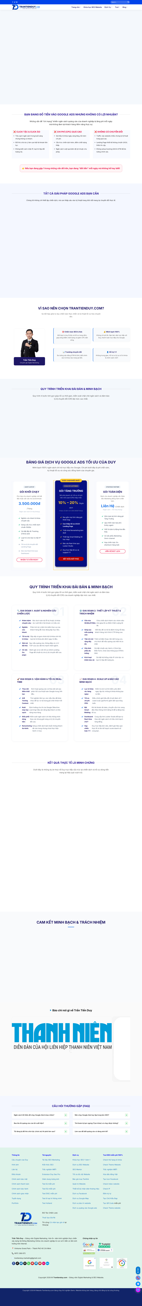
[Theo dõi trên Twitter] (21, 1263)
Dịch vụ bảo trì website (82, 1203)
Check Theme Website (112, 1165)
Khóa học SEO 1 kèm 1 (81, 1160)
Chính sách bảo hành (20, 1189)
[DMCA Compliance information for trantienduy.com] (89, 1253)
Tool (117, 7)
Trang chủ (75, 7)
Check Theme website (111, 1208)
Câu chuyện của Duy (20, 1160)
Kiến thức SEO (47, 1165)
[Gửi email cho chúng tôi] (16, 2)
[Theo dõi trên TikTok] (14, 2)
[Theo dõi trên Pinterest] (32, 1263)
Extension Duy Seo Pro (51, 1174)
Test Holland (47, 1203)
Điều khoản (16, 1174)
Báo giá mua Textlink (81, 1179)
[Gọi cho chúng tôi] (28, 1263)
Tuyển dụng (16, 1198)
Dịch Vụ (107, 7)
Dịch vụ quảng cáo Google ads (85, 1208)
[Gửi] (128, 2)
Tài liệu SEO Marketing (51, 1160)
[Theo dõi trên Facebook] (12, 2)
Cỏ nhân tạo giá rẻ (57, 1222)
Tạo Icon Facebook (110, 1179)
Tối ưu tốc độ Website (81, 1174)
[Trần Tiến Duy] (29, 7)
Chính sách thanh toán (20, 1184)
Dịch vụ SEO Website (81, 1165)
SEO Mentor (77, 1169)
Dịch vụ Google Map (81, 1198)
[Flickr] (43, 1263)
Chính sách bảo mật (19, 1179)
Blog (124, 7)
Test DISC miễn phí (49, 1193)
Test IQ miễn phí (48, 1184)
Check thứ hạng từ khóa (112, 1160)
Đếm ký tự (107, 1193)
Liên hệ (14, 1169)
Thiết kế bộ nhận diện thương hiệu (86, 1189)
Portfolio (15, 1203)
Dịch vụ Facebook (80, 1193)
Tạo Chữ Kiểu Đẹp (110, 1198)
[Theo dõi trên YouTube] (40, 1263)
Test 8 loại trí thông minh (52, 1198)
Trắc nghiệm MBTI (49, 1169)
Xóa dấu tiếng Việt (110, 1174)
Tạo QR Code (108, 1203)
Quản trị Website (79, 1184)
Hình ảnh (15, 1165)
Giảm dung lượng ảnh (50, 1179)
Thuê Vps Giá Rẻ (48, 1218)
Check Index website (111, 1184)
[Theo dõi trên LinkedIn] (36, 1263)
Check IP (106, 1189)
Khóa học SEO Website (93, 7)
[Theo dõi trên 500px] (47, 1263)
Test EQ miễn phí (48, 1189)
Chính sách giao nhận (20, 1193)
